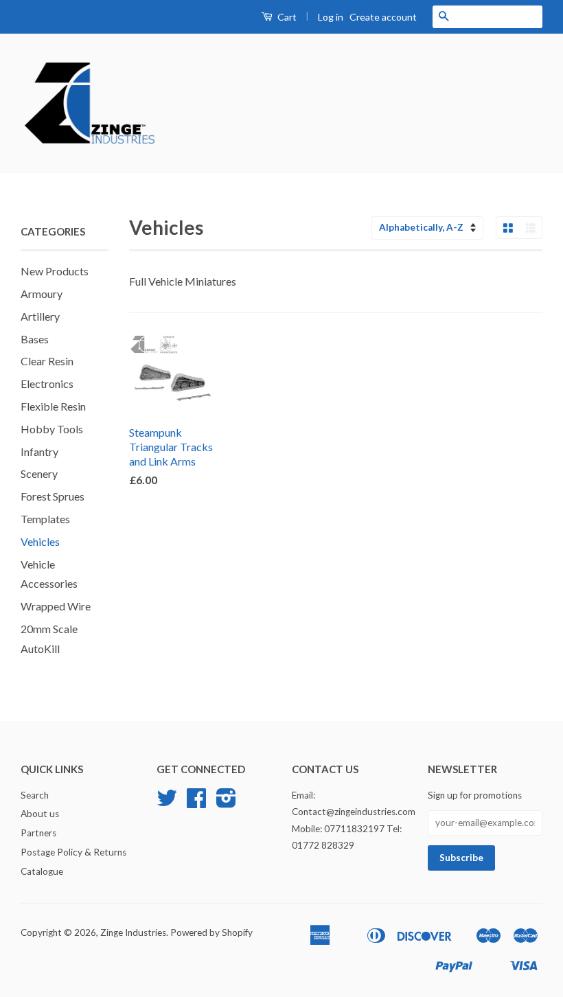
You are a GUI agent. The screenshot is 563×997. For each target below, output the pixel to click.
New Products (55, 270)
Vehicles (40, 541)
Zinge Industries (133, 932)
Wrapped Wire (56, 605)
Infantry (39, 451)
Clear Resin (47, 360)
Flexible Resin (53, 406)
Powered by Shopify (211, 932)
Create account (383, 17)
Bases (35, 338)
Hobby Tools (52, 428)
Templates (45, 518)
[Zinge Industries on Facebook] (196, 802)
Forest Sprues (52, 496)
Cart (286, 17)
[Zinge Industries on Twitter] (167, 802)
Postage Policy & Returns (73, 852)
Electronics (47, 383)
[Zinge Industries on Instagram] (226, 802)
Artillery (40, 316)
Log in (330, 17)
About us (40, 813)
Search (35, 795)
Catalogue (42, 871)
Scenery (39, 473)
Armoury (41, 293)
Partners (38, 832)
